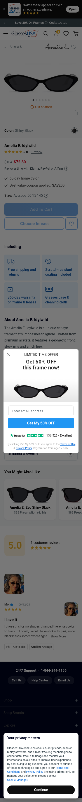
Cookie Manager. (17, 780)
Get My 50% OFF (41, 423)
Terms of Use (67, 444)
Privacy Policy (24, 448)
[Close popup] (8, 354)
